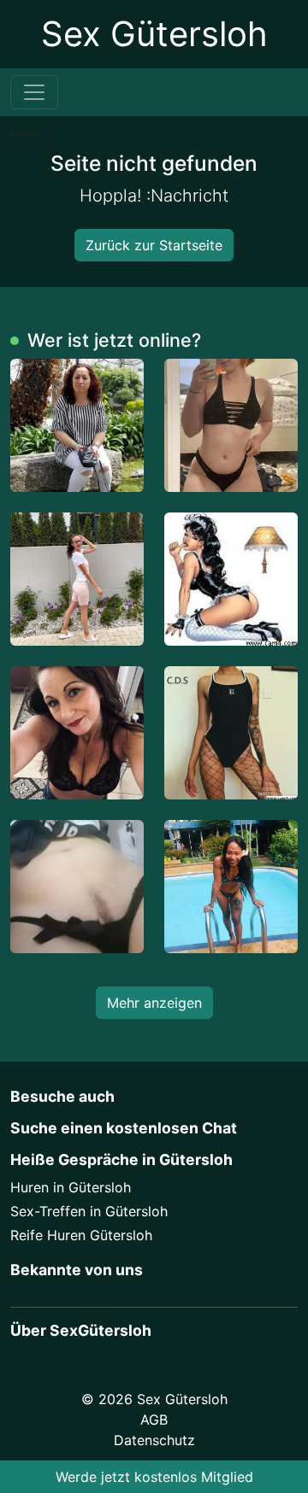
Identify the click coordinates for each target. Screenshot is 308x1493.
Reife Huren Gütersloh (81, 1235)
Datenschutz (154, 1440)
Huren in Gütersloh (70, 1187)
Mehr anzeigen (154, 1002)
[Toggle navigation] (34, 92)
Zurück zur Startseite (154, 245)
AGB (154, 1419)
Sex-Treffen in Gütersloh (89, 1211)
